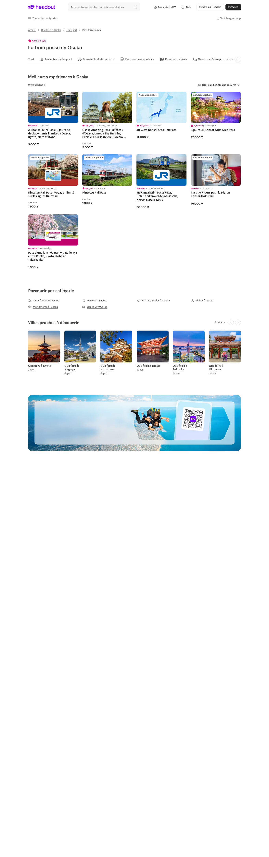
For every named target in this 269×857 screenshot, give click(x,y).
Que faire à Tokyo (148, 365)
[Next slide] (238, 59)
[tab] (31, 59)
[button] (43, 18)
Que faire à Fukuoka (180, 367)
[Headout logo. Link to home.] (41, 7)
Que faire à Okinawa (216, 367)
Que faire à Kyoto (39, 365)
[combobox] (104, 7)
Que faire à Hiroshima (107, 367)
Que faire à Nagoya (71, 367)
